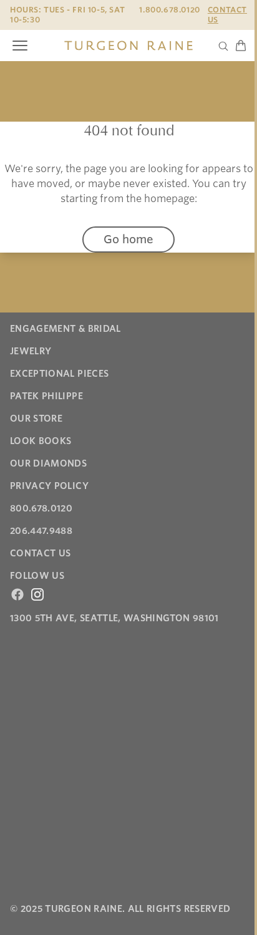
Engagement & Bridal (65, 329)
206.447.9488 (41, 531)
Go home (128, 239)
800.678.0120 (41, 508)
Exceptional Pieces (59, 374)
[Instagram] (37, 594)
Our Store (36, 419)
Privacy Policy (49, 486)
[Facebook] (17, 594)
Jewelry (30, 351)
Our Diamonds (48, 463)
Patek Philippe (46, 396)
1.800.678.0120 (169, 9)
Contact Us (227, 14)
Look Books (41, 441)
